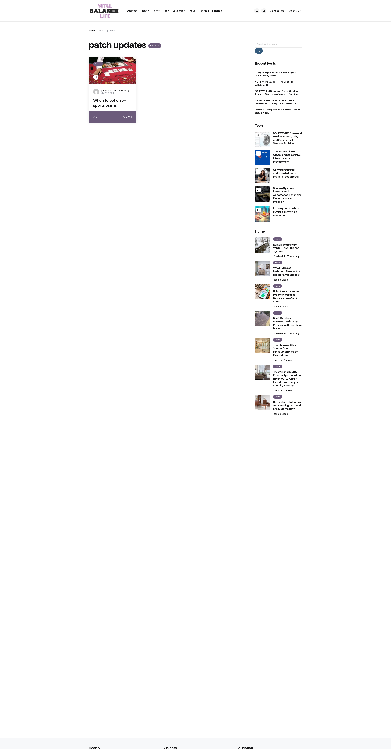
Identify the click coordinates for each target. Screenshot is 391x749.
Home (92, 30)
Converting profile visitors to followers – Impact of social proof (286, 173)
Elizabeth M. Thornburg (116, 90)
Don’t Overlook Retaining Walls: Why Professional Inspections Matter (287, 323)
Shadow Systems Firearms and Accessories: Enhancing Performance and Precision (287, 195)
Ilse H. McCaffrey (282, 360)
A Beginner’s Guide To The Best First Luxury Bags (274, 83)
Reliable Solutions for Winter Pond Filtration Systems (286, 248)
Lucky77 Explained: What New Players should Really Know (275, 74)
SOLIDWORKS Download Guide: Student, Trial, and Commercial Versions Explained (277, 92)
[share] (95, 77)
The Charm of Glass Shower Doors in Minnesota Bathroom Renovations (285, 350)
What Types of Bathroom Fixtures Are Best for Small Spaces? (286, 271)
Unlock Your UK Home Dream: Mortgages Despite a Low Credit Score (286, 296)
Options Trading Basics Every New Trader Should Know (277, 111)
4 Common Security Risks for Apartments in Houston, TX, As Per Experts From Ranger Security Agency (287, 378)
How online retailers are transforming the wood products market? (287, 405)
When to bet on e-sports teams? (109, 103)
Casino (98, 64)
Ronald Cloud (280, 279)
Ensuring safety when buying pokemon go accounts (286, 211)
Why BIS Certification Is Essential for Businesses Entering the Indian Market (276, 102)
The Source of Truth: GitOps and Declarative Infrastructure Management (287, 157)
